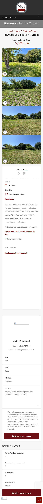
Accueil (10, 31)
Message (8, 388)
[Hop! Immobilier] (21, 12)
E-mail (7, 368)
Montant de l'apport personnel (14, 463)
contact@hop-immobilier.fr (24, 350)
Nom (6, 357)
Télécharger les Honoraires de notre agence (21, 227)
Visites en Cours (29, 31)
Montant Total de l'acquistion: (14, 453)
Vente (18, 31)
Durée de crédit (10, 482)
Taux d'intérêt (9, 473)
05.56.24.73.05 (10, 17)
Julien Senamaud (21, 341)
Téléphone (8, 378)
